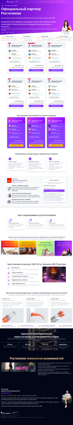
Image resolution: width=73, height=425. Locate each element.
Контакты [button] (61, 1)
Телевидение (51, 1)
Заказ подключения (54, 190)
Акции (56, 1)
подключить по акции (16, 145)
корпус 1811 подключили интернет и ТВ (25, 326)
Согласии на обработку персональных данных (53, 200)
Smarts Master (16, 414)
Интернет (45, 1)
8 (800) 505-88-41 (20, 182)
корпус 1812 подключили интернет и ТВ (45, 326)
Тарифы (40, 1)
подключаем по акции (16, 70)
